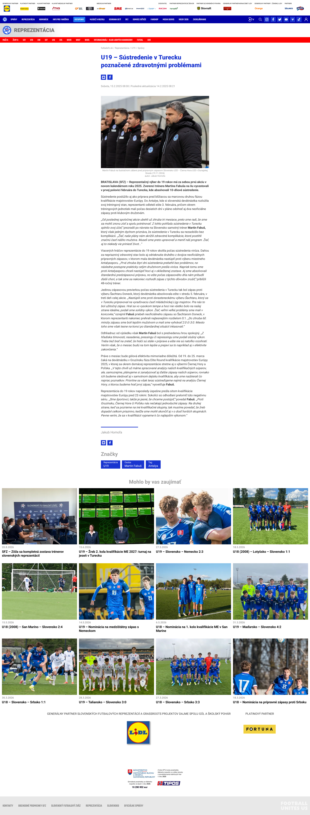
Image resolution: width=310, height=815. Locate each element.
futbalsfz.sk (107, 48)
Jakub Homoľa (111, 432)
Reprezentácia (122, 48)
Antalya (153, 464)
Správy (141, 48)
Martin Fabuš (132, 464)
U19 (133, 48)
